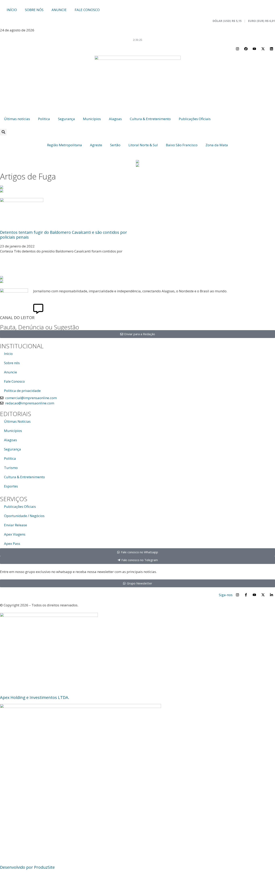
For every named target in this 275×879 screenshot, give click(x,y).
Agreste (96, 145)
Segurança (66, 118)
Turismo (11, 467)
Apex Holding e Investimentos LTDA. (34, 697)
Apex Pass (12, 543)
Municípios (92, 118)
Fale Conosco (14, 381)
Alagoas (115, 118)
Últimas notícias (17, 118)
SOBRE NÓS (34, 9)
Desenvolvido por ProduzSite (27, 867)
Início (8, 353)
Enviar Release (15, 525)
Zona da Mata (217, 145)
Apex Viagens (14, 534)
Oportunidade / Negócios (24, 515)
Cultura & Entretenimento (150, 118)
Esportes (11, 486)
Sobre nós (12, 363)
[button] (3, 132)
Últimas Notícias (17, 421)
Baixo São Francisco (181, 145)
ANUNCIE (59, 9)
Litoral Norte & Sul (143, 145)
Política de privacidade (22, 390)
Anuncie (10, 372)
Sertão (115, 145)
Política (44, 118)
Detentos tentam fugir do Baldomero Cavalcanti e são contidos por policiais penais (63, 235)
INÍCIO (12, 9)
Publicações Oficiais (195, 118)
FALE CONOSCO (87, 9)
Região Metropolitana (64, 145)
